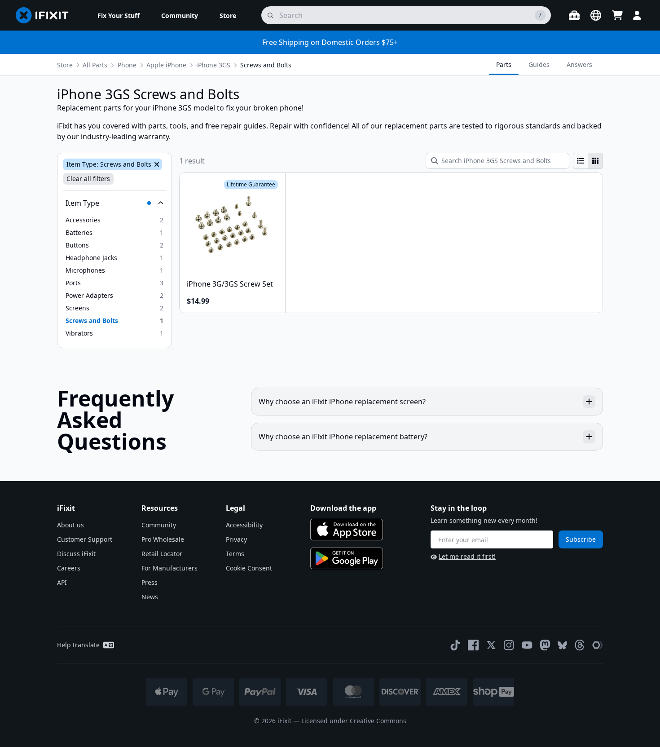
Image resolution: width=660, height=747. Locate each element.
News (149, 596)
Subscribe (581, 539)
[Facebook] (473, 645)
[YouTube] (527, 645)
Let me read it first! (467, 556)
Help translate (78, 645)
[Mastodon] (545, 645)
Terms (235, 553)
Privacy (236, 539)
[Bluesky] (562, 645)
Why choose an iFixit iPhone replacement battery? (343, 437)
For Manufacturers (169, 568)
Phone (127, 65)
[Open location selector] (596, 15)
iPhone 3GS (213, 65)
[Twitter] (491, 645)
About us (70, 525)
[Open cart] (617, 15)
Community (158, 525)
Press (149, 582)
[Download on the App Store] (346, 529)
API (62, 582)
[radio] (580, 161)
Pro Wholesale (162, 539)
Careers (68, 568)
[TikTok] (455, 645)
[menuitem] (118, 15)
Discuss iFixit (76, 553)
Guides (539, 64)
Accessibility (244, 525)
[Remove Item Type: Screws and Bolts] (155, 164)
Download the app (343, 508)
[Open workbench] (574, 15)
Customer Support (84, 539)
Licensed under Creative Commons (353, 720)
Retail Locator (161, 553)
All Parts (95, 65)
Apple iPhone (166, 65)
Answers (579, 64)
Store (65, 65)
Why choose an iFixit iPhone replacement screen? (342, 402)
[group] (588, 161)
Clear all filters (88, 178)
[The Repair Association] (597, 645)
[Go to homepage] (46, 15)
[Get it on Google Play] (346, 558)
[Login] (637, 15)
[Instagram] (509, 645)
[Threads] (579, 645)
